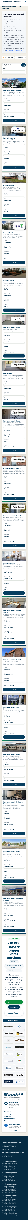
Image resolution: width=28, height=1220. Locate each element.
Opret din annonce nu (14, 1002)
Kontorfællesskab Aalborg (8, 1168)
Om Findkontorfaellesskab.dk (9, 1155)
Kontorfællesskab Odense (8, 1166)
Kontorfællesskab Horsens (8, 1177)
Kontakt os (4, 1158)
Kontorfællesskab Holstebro (9, 1202)
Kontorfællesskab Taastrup (9, 1203)
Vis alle (15, 1130)
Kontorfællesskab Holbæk (8, 1212)
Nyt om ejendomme (7, 1156)
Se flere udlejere (14, 1020)
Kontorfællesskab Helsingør (9, 1190)
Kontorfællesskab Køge (8, 1200)
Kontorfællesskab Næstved (9, 1192)
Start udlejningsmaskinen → (14, 1012)
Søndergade (7, 1111)
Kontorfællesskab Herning (8, 1186)
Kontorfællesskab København (9, 1163)
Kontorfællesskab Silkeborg (9, 1187)
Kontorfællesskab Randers (8, 1175)
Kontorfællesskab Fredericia (9, 1199)
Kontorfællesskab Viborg (8, 1197)
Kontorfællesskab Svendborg (9, 1215)
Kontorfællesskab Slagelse (8, 1209)
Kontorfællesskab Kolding (8, 1176)
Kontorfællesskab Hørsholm (9, 1189)
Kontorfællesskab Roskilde (8, 1180)
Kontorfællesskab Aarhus (8, 1165)
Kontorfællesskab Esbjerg (8, 1169)
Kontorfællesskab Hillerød (8, 1210)
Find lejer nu (14, 1007)
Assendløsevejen (9, 1118)
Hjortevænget (8, 1114)
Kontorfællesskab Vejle (7, 1179)
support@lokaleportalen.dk (9, 1148)
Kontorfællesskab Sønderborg (9, 1213)
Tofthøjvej (7, 1116)
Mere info (14, 120)
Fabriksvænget (8, 1120)
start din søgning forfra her (14, 50)
